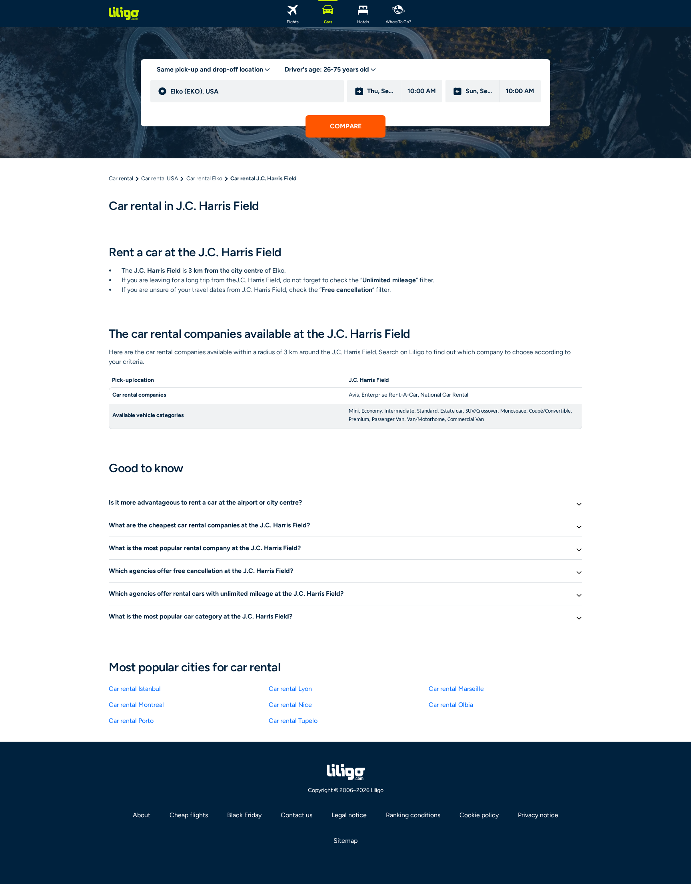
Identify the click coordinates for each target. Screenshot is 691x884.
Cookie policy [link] (479, 815)
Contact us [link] (296, 815)
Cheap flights (189, 815)
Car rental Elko (204, 178)
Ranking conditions (413, 815)
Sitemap (345, 840)
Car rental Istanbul (135, 688)
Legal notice (349, 815)
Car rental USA (159, 178)
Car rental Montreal (136, 704)
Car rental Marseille (456, 688)
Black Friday (244, 815)
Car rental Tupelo (293, 720)
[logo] (124, 13)
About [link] (141, 815)
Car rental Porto (131, 720)
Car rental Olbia (451, 704)
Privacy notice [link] (538, 815)
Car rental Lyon (290, 688)
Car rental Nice (290, 704)
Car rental (121, 178)
